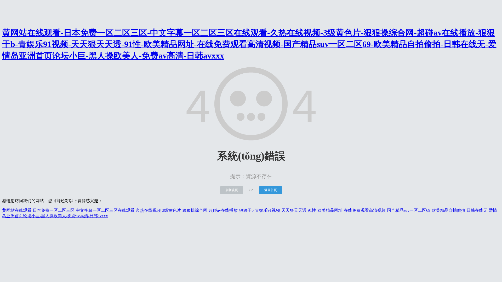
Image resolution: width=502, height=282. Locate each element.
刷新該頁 (231, 190)
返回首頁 (270, 190)
